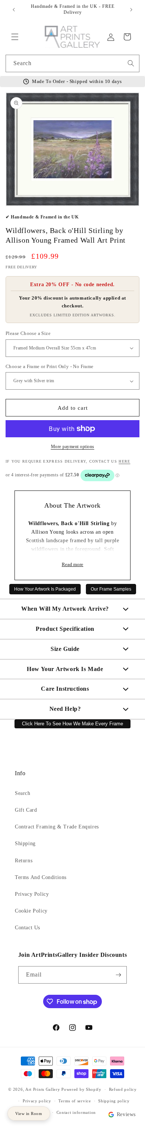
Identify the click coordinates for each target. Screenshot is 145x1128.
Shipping (25, 843)
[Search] (131, 63)
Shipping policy (114, 1101)
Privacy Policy (32, 894)
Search (22, 793)
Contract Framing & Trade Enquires (57, 827)
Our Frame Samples (111, 589)
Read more (72, 564)
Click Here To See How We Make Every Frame (72, 723)
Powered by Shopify (81, 1089)
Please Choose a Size (28, 333)
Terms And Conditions (41, 877)
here (124, 461)
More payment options (72, 446)
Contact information (76, 1112)
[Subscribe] (118, 975)
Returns (23, 860)
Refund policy (123, 1089)
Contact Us (27, 927)
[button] (15, 37)
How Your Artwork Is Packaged (45, 589)
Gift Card (26, 810)
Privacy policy (37, 1101)
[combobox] (72, 63)
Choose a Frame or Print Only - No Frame (50, 366)
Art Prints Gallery (42, 1089)
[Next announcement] (131, 9)
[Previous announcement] (14, 9)
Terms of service (74, 1101)
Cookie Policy (31, 911)
